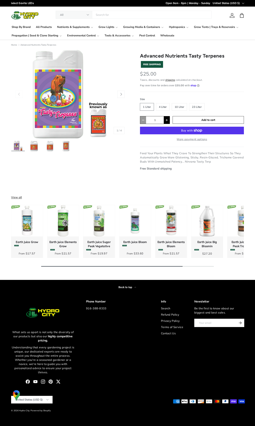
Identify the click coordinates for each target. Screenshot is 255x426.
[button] (242, 15)
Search (165, 308)
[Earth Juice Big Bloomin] (207, 221)
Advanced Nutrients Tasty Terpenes (38, 45)
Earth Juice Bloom (135, 242)
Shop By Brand (21, 27)
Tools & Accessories (117, 35)
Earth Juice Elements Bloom (171, 244)
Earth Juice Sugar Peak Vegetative (98, 244)
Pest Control (147, 35)
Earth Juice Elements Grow (63, 244)
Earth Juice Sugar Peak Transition (243, 244)
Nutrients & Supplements (73, 27)
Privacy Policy (170, 321)
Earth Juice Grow (27, 242)
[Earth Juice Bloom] (135, 221)
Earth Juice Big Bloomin (207, 244)
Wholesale (167, 35)
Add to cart (208, 119)
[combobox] (133, 15)
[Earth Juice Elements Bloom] (171, 221)
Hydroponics (177, 27)
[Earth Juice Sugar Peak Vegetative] (99, 221)
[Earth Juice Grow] (27, 221)
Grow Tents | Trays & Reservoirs (214, 27)
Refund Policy (170, 314)
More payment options (192, 139)
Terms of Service (172, 327)
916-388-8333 (96, 308)
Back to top (125, 287)
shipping (170, 79)
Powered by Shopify (41, 410)
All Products (44, 27)
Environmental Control (81, 35)
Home (14, 45)
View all (16, 197)
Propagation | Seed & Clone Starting (35, 35)
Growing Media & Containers (141, 27)
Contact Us (168, 333)
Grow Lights (106, 27)
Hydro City (24, 410)
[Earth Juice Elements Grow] (63, 221)
